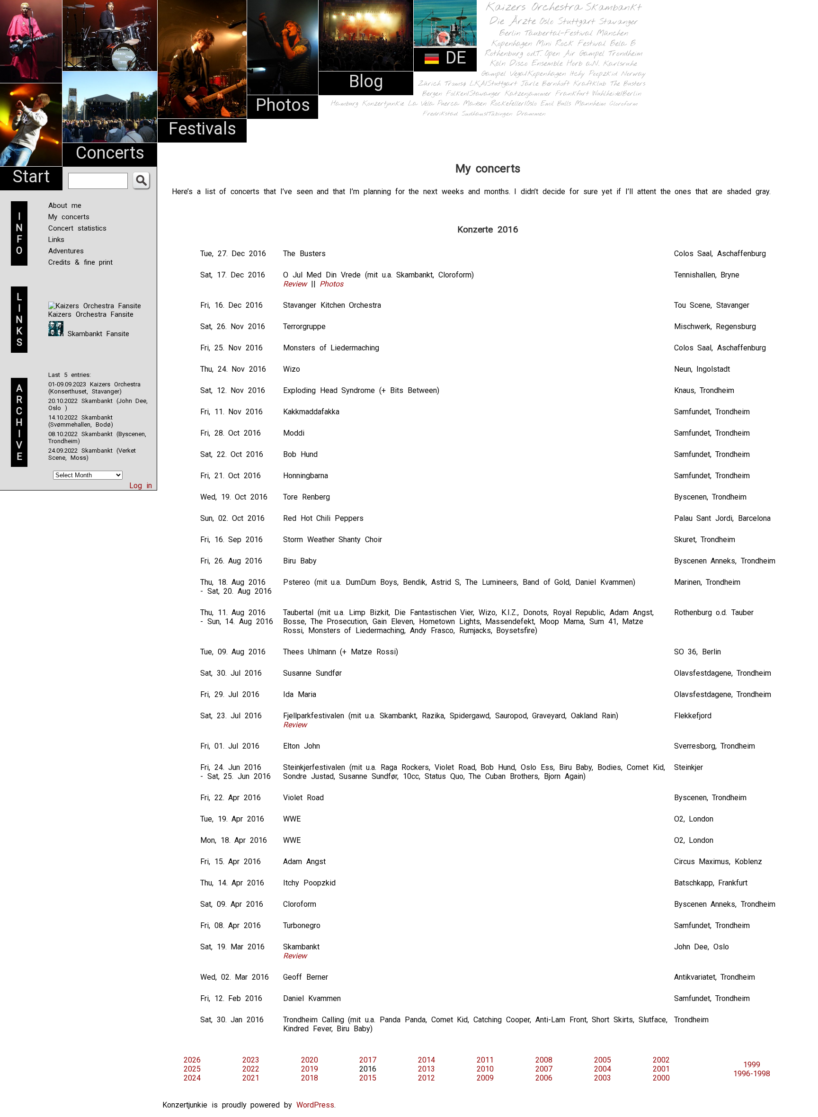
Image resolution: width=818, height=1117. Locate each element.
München (612, 33)
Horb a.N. (583, 64)
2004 (602, 1068)
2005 (602, 1059)
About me (64, 205)
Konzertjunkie (383, 103)
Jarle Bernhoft (545, 84)
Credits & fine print (80, 262)
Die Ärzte (512, 21)
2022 (250, 1068)
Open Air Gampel (575, 54)
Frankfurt (572, 93)
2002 (661, 1059)
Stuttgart (576, 21)
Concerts (110, 153)
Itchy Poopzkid (593, 74)
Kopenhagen (511, 44)
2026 (192, 1059)
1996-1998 (751, 1073)
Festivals (202, 129)
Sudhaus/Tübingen (487, 114)
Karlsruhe (620, 64)
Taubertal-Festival (559, 33)
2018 (309, 1077)
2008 (543, 1059)
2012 (426, 1077)
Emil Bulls (556, 103)
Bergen (432, 93)
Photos (283, 105)
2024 (192, 1077)
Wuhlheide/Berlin (617, 93)
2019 (309, 1068)
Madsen (475, 103)
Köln (498, 64)
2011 (485, 1059)
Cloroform (624, 104)
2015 (367, 1077)
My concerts (68, 217)
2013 (426, 1068)
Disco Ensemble (536, 64)
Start (31, 177)
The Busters (627, 84)
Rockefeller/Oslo (513, 103)
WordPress (315, 1104)
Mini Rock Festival (571, 44)
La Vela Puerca (433, 103)
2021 (250, 1077)
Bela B (623, 44)
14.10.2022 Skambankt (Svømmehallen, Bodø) (80, 421)
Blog (366, 81)
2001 (661, 1068)
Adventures (66, 251)
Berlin (510, 33)
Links (56, 239)
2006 (543, 1077)
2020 (309, 1059)
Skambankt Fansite (96, 334)
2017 (367, 1059)
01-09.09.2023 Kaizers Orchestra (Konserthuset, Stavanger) (94, 388)
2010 (485, 1068)
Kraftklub (589, 84)
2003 (602, 1077)
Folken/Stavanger (473, 93)
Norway (633, 74)
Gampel (493, 74)
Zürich (429, 84)
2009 (485, 1077)
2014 (426, 1059)
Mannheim (590, 103)
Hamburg (344, 103)
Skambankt (613, 7)
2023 (250, 1059)
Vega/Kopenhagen (538, 74)
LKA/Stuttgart (493, 84)
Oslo (547, 21)
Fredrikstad (440, 114)
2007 (543, 1068)
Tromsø (455, 84)
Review (295, 283)
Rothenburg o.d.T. (513, 54)
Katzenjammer (528, 93)
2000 (661, 1077)
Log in (140, 485)
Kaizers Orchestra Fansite (90, 314)
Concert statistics (77, 228)
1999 (751, 1064)
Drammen (531, 114)
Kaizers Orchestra (533, 7)
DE (453, 58)
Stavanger (618, 22)
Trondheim (625, 54)
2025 (192, 1068)
